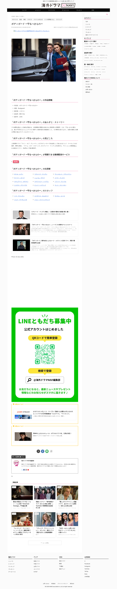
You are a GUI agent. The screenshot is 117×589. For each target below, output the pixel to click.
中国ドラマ (37, 563)
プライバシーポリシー (63, 583)
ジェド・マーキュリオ (20, 200)
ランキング (88, 29)
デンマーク (99, 71)
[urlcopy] (51, 451)
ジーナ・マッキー (60, 178)
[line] (47, 451)
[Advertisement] (44, 283)
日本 (100, 74)
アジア (36, 557)
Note (86, 574)
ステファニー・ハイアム (41, 181)
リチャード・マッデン (40, 174)
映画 (60, 563)
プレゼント (79, 10)
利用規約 (53, 583)
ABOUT (87, 81)
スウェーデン (87, 71)
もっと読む (46, 543)
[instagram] (26, 470)
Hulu (101, 43)
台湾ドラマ (37, 566)
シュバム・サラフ (39, 178)
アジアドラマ (51, 10)
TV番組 (61, 566)
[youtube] (28, 470)
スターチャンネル (104, 57)
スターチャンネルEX (89, 48)
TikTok (86, 571)
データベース (65, 10)
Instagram (87, 566)
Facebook (87, 563)
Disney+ (97, 43)
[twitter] (38, 451)
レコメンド (38, 10)
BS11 (86, 55)
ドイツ (104, 71)
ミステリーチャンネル (98, 60)
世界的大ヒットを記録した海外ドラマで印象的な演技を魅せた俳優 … (48, 214)
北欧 (96, 74)
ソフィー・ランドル (60, 181)
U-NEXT (104, 46)
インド (92, 69)
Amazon (86, 43)
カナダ (104, 69)
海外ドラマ (62, 561)
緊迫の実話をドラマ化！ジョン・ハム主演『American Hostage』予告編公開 (22, 504)
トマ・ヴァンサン (19, 196)
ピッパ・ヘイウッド (40, 185)
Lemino (94, 46)
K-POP (35, 571)
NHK (97, 55)
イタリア (86, 69)
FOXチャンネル (92, 55)
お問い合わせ (89, 89)
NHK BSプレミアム (104, 55)
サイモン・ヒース (60, 196)
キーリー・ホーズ (19, 178)
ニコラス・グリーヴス (20, 185)
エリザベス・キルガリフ (41, 196)
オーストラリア (97, 69)
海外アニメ (62, 569)
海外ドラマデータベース (92, 35)
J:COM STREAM (88, 46)
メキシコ (92, 74)
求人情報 (88, 86)
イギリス (98, 66)
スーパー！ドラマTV (89, 60)
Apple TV (92, 43)
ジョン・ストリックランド (42, 200)
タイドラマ (37, 569)
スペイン (93, 71)
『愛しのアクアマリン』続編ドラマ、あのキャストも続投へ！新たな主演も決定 (67, 504)
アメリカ (93, 66)
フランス (86, 74)
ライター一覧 (89, 84)
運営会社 (88, 92)
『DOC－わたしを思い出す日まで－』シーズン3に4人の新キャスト (66, 530)
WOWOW (87, 57)
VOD (93, 10)
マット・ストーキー (60, 185)
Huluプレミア (107, 43)
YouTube (87, 569)
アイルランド (87, 66)
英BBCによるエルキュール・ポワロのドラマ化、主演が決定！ (52, 433)
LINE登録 (87, 576)
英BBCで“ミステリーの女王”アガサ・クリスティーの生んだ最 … (48, 435)
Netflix (16, 161)
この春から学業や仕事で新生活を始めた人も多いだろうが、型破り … (49, 416)
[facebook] (42, 451)
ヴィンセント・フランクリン (63, 174)
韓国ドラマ (37, 561)
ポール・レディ (18, 174)
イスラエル (104, 66)
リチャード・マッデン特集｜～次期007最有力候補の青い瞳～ (50, 212)
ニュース (24, 10)
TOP (87, 21)
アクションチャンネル (95, 57)
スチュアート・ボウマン (21, 181)
